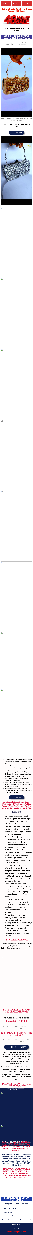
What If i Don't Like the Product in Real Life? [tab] (16, 1220)
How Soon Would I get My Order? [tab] (12, 1216)
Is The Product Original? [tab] (10, 1208)
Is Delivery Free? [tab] (7, 1212)
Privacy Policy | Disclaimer (16, 1232)
